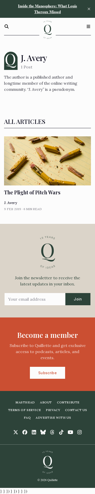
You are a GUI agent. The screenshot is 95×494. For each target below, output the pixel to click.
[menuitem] (25, 402)
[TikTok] (61, 432)
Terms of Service (24, 410)
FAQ (27, 417)
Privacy (53, 410)
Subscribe (47, 373)
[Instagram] (80, 432)
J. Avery (10, 202)
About (46, 402)
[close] (89, 9)
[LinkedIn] (34, 432)
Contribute (68, 402)
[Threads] (52, 432)
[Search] (6, 26)
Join (78, 299)
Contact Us (76, 410)
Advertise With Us (53, 417)
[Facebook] (25, 432)
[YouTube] (70, 432)
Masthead (25, 402)
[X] (16, 432)
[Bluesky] (43, 432)
